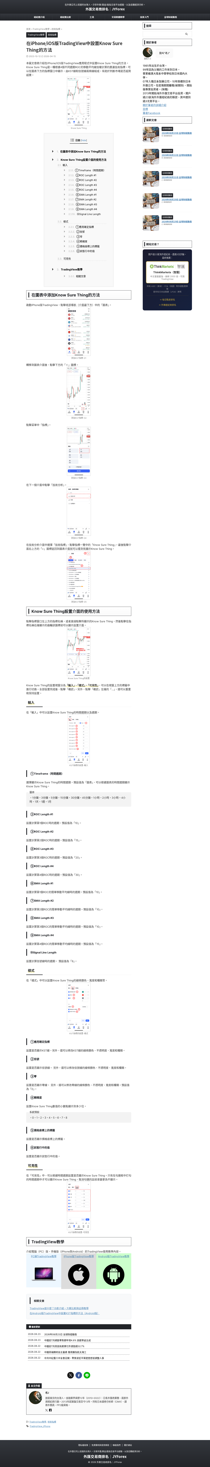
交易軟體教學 (118, 17)
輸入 (63, 165)
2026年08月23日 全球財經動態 (60, 1334)
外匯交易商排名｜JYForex (105, 9)
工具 (92, 17)
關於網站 (128, 1445)
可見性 (64, 258)
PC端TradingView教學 (43, 1256)
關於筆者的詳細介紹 (154, 105)
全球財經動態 (170, 17)
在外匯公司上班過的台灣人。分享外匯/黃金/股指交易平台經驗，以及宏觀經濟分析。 (105, 1451)
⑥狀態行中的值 (81, 251)
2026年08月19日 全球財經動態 (177, 221)
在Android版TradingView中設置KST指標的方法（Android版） (65, 1313)
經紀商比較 (65, 17)
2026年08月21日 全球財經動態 (177, 177)
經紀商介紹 (39, 17)
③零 (75, 236)
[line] (87, 1375)
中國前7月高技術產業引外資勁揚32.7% (64, 1346)
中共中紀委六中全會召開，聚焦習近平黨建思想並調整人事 (74, 1358)
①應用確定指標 (81, 226)
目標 (145, 109)
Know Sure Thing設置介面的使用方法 (81, 159)
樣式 (63, 221)
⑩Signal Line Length (84, 214)
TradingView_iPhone (40, 1426)
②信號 (76, 231)
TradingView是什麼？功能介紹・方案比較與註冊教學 (59, 1308)
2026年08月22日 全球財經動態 (177, 155)
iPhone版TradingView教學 (79, 1256)
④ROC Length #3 (82, 185)
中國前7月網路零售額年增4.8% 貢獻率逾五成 (67, 1340)
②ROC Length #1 (82, 175)
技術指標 (52, 1421)
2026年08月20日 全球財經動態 (177, 199)
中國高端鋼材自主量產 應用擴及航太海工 (65, 1352)
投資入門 (144, 17)
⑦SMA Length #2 (82, 199)
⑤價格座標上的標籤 (84, 246)
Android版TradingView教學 (113, 1256)
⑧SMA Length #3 (82, 204)
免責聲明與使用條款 (100, 1445)
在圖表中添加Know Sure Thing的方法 (81, 151)
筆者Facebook (151, 113)
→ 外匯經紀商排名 (167, 305)
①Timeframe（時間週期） (87, 170)
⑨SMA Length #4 (82, 209)
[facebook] (78, 1375)
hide (84, 140)
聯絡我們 (117, 1445)
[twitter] (70, 1375)
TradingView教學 (70, 269)
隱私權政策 (83, 1445)
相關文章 (77, 276)
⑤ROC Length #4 (82, 189)
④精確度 (77, 241)
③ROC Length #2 (82, 180)
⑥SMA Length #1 (82, 194)
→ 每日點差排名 (167, 299)
